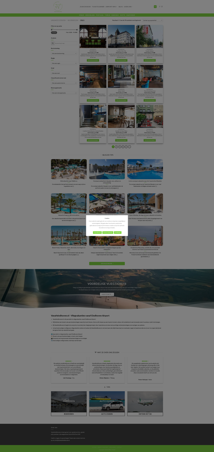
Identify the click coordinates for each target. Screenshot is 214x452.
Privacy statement (107, 232)
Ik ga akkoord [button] (97, 232)
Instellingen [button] (117, 232)
